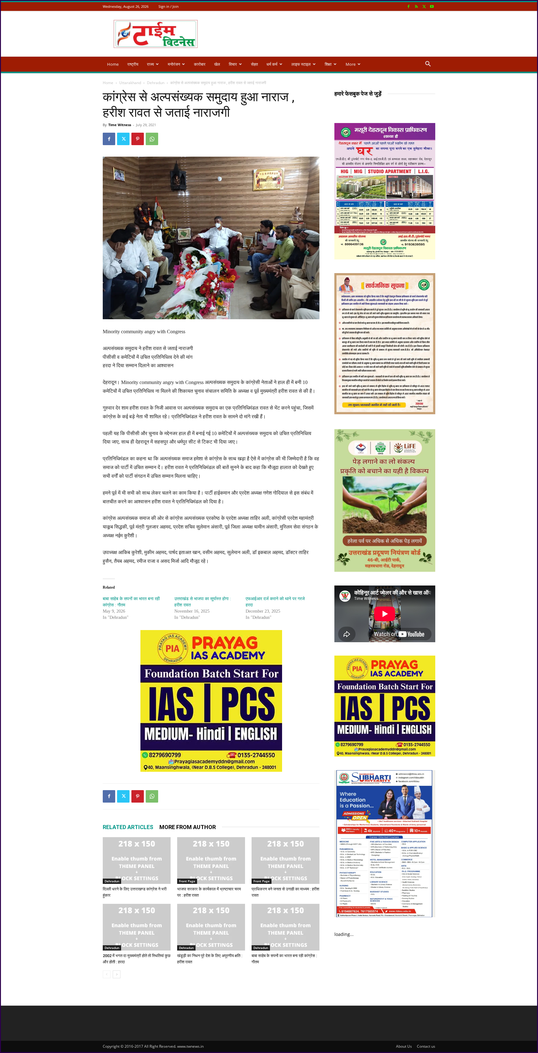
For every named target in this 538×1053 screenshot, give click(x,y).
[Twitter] (424, 6)
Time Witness (119, 124)
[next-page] (116, 974)
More (351, 64)
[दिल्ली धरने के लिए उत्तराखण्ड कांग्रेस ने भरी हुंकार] (137, 860)
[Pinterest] (137, 139)
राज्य (150, 64)
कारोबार (199, 64)
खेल (217, 64)
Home (113, 64)
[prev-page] (107, 974)
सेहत (254, 64)
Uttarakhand (130, 82)
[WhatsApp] (152, 139)
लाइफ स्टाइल (301, 64)
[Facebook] (408, 6)
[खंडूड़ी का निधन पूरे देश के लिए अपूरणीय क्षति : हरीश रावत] (211, 927)
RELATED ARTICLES (128, 827)
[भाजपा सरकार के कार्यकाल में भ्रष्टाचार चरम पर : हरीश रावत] (211, 860)
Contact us (426, 1046)
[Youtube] (431, 6)
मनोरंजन (174, 64)
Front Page (187, 881)
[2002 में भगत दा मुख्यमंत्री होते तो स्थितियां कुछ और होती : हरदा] (137, 927)
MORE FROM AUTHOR (187, 827)
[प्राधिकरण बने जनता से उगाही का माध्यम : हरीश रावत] (285, 860)
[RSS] (416, 6)
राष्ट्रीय (132, 64)
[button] (427, 65)
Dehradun (155, 82)
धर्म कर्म (272, 64)
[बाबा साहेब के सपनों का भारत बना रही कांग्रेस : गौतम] (285, 927)
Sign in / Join (168, 6)
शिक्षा (328, 64)
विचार (233, 64)
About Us (404, 1046)
